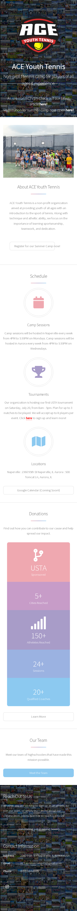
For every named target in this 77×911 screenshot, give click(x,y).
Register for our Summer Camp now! (34, 246)
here (29, 418)
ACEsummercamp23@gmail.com (41, 863)
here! (43, 104)
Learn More (38, 716)
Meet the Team (38, 773)
